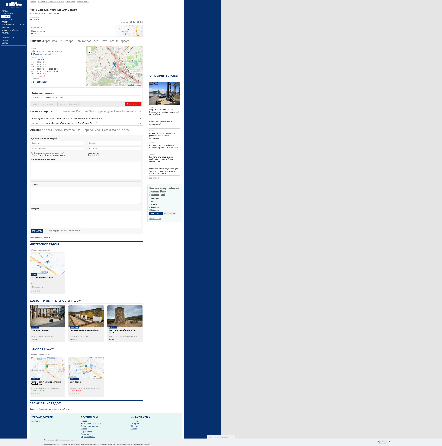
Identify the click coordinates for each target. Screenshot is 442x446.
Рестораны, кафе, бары (91, 423)
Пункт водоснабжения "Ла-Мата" (122, 331)
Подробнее (148, 444)
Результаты (169, 213)
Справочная (7, 14)
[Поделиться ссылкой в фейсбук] (134, 22)
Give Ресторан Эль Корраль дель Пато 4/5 (97, 155)
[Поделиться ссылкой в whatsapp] (141, 22)
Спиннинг (155, 207)
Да (35, 155)
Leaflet (131, 85)
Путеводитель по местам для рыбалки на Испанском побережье (162, 135)
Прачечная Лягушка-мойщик (85, 330)
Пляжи (5, 22)
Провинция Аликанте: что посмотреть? (160, 122)
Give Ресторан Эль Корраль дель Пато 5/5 (99, 155)
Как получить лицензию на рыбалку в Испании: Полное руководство (161, 159)
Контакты (35, 421)
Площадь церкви (40, 330)
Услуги (5, 43)
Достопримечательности (13, 25)
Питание (6, 16)
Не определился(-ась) (56, 155)
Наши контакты (38, 31)
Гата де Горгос (56, 51)
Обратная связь (88, 436)
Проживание (7, 19)
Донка (153, 201)
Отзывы (34, 33)
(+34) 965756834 (39, 82)
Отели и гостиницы (89, 426)
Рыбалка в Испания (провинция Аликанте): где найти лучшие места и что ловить (163, 171)
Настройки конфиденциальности (221, 437)
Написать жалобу (133, 104)
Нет (41, 155)
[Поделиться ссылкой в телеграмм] (130, 22)
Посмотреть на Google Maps (45, 54)
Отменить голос (89, 155)
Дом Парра (75, 382)
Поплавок (155, 198)
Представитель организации (43, 104)
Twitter (134, 428)
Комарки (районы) (10, 30)
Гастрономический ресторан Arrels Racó (46, 383)
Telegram (134, 426)
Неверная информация (68, 104)
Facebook (135, 421)
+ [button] (89, 49)
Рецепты (5, 33)
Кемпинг (6, 27)
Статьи (5, 40)
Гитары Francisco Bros (42, 277)
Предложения (8, 38)
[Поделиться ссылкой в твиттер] (137, 22)
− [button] (89, 52)
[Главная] (14, 4)
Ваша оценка (93, 153)
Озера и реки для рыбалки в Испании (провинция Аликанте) (163, 146)
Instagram (135, 423)
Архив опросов (155, 219)
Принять (381, 442)
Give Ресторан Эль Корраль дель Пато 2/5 (93, 155)
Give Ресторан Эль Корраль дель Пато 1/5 (91, 155)
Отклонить (392, 442)
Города (5, 11)
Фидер (154, 204)
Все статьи (154, 178)
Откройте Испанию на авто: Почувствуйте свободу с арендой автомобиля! (164, 112)
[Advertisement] (164, 34)
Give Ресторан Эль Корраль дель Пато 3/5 (95, 155)
